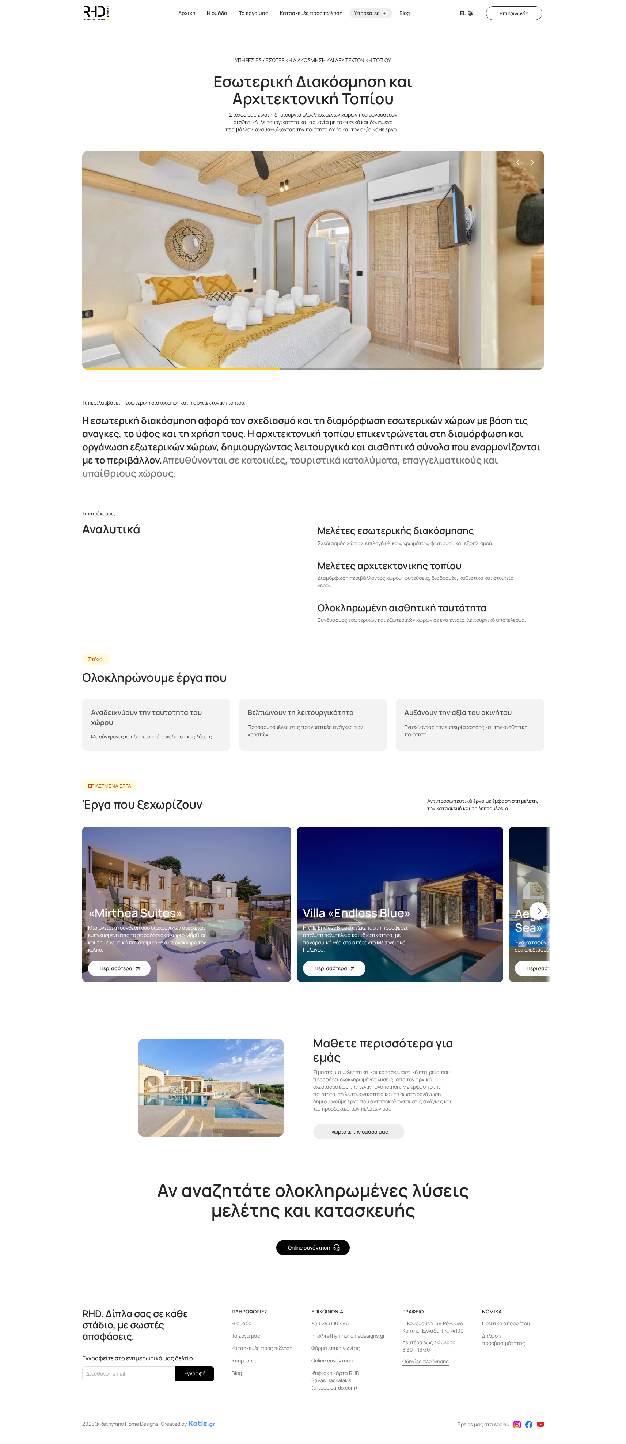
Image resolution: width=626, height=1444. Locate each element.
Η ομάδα (217, 13)
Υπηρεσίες (244, 1360)
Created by (174, 1423)
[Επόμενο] (532, 162)
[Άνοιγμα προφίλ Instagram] (517, 1425)
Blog (404, 13)
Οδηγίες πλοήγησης (425, 1361)
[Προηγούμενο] (518, 162)
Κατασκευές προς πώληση (311, 13)
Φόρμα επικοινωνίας (335, 1348)
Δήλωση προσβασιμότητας (503, 1339)
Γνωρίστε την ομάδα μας (358, 1131)
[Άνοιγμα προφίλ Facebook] (528, 1425)
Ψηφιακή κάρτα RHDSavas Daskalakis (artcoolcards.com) (335, 1380)
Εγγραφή (194, 1373)
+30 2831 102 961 (331, 1323)
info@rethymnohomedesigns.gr (348, 1335)
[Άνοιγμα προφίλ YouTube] (540, 1425)
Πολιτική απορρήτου (506, 1323)
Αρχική (186, 13)
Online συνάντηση (332, 1360)
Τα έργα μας (253, 13)
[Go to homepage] (96, 13)
